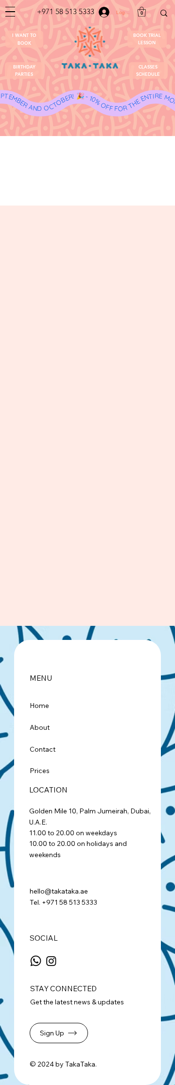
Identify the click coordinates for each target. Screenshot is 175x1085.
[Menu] (10, 12)
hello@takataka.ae (59, 891)
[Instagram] (51, 960)
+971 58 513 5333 (65, 11)
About (40, 727)
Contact (42, 749)
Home (39, 705)
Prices (40, 770)
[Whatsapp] (35, 960)
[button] (24, 39)
